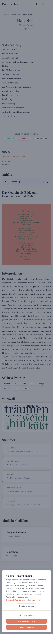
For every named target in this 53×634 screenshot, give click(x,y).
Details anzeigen (26, 606)
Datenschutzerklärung (15, 600)
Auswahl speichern (26, 621)
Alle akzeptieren (27, 627)
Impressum (36, 600)
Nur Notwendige (26, 615)
